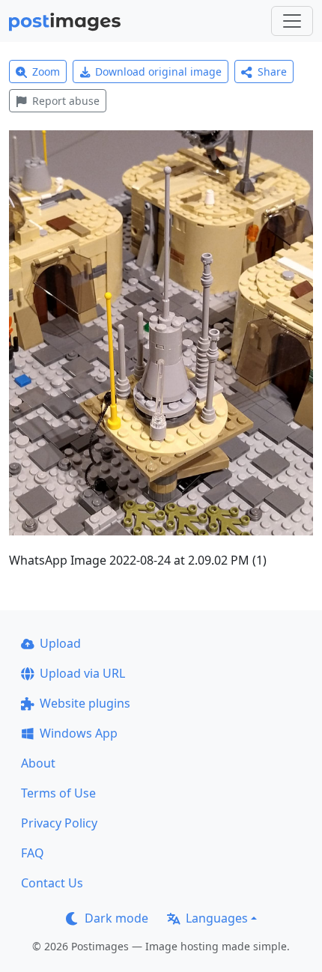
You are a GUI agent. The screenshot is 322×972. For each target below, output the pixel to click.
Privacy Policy (59, 823)
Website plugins (85, 703)
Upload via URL (82, 673)
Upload (60, 643)
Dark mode (116, 918)
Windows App (79, 733)
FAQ (32, 853)
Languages (217, 918)
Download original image (158, 71)
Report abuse (66, 101)
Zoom (46, 71)
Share (272, 71)
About (38, 763)
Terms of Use (58, 793)
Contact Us (52, 883)
